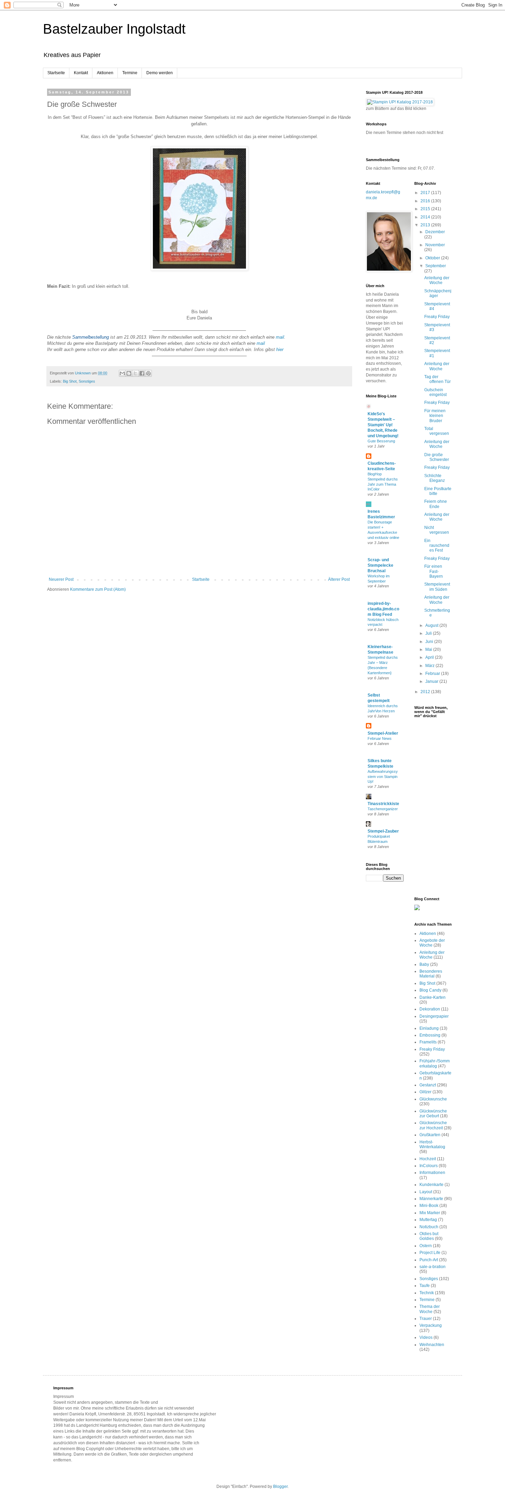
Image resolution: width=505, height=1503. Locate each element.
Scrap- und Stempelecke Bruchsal (380, 565)
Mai (429, 649)
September (435, 265)
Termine (129, 72)
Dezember (435, 231)
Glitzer (425, 1091)
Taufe (424, 1285)
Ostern (425, 1245)
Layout (425, 1191)
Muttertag (428, 1219)
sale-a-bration (432, 1266)
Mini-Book (428, 1205)
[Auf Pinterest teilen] (148, 373)
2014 (425, 217)
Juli (429, 633)
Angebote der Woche (432, 943)
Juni (429, 641)
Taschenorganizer (383, 809)
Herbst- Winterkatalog (432, 1144)
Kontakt (81, 72)
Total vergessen (436, 431)
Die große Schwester (436, 457)
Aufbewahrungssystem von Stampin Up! (383, 776)
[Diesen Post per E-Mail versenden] (122, 373)
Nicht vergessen (436, 530)
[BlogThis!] (128, 373)
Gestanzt (427, 1085)
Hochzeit (427, 1158)
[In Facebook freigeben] (141, 373)
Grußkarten (429, 1134)
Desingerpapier (434, 1016)
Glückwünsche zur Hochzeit (433, 1125)
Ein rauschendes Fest (436, 545)
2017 (425, 192)
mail (280, 337)
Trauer (425, 1318)
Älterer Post (339, 579)
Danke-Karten (432, 997)
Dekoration (429, 1009)
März (430, 665)
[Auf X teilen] (135, 373)
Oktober (433, 258)
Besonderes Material (430, 974)
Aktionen (105, 72)
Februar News (380, 738)
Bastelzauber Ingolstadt (114, 28)
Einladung (429, 1028)
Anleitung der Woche (436, 280)
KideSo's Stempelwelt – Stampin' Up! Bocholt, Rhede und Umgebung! (383, 424)
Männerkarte (431, 1198)
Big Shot (70, 381)
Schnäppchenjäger (437, 293)
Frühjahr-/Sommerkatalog (434, 1063)
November (435, 244)
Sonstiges (87, 381)
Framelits (428, 1042)
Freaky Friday (437, 316)
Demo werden (159, 72)
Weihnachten (431, 1344)
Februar (433, 673)
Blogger (280, 1486)
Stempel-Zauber (383, 831)
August (432, 625)
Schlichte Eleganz (434, 478)
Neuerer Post (61, 579)
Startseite (56, 72)
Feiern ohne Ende (435, 504)
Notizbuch (428, 1226)
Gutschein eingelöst (435, 392)
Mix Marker (429, 1212)
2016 (425, 201)
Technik (426, 1292)
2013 (425, 225)
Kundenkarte (431, 1184)
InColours (428, 1165)
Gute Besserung (381, 441)
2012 (425, 691)
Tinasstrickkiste (383, 803)
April (430, 657)
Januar (432, 681)
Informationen (432, 1172)
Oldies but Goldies (428, 1236)
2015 (425, 208)
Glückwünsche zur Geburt (433, 1113)
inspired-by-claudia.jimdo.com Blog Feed (383, 609)
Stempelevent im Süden (437, 586)
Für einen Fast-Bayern (433, 571)
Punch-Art (428, 1259)
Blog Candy (430, 990)
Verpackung (430, 1325)
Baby (424, 964)
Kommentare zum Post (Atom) (98, 589)
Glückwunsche (433, 1099)
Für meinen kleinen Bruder (435, 415)
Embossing (429, 1035)
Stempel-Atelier (383, 733)
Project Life (429, 1252)
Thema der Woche (429, 1309)
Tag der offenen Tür (437, 379)
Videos (426, 1337)
